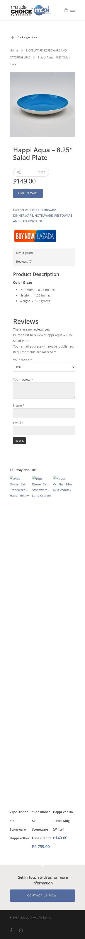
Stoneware (48, 210)
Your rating (22, 360)
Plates (34, 210)
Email (18, 423)
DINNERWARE (23, 215)
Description (24, 253)
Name (18, 405)
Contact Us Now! (42, 895)
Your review (23, 379)
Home (14, 50)
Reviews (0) (24, 261)
